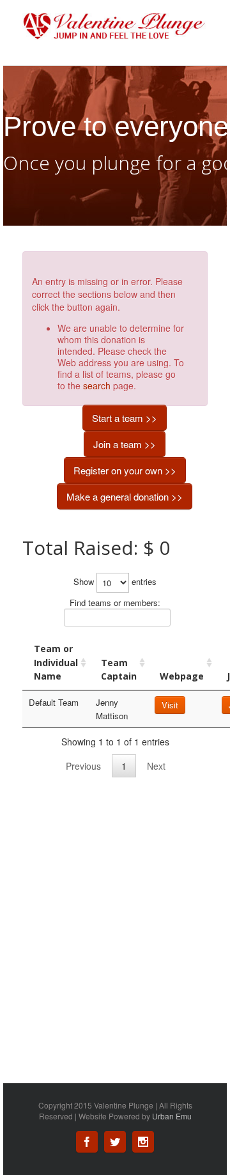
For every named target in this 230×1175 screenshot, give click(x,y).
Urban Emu (172, 1115)
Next (156, 765)
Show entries (115, 581)
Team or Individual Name (56, 662)
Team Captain (119, 670)
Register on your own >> (124, 470)
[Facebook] (87, 1142)
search (97, 385)
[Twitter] (115, 1142)
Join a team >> (124, 444)
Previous (83, 765)
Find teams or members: (115, 603)
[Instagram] (143, 1142)
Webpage (182, 676)
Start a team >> (124, 417)
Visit (170, 705)
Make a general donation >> (124, 496)
